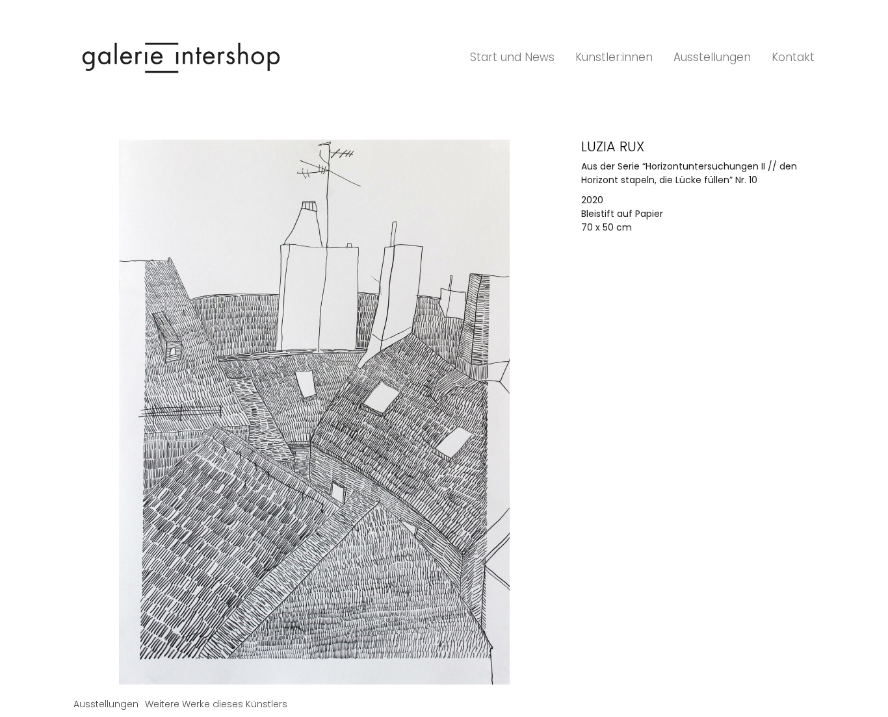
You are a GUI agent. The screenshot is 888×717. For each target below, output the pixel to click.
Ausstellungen (712, 57)
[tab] (105, 704)
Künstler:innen (614, 57)
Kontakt (793, 57)
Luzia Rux (612, 146)
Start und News (512, 57)
